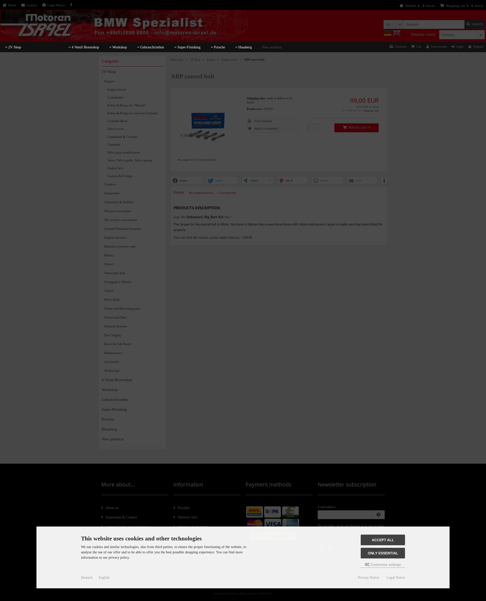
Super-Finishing (188, 47)
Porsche (219, 47)
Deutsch (86, 577)
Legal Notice (396, 577)
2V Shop (14, 47)
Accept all (383, 540)
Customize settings (385, 564)
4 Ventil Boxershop (85, 47)
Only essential (383, 553)
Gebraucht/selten (151, 47)
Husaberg (244, 47)
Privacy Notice (368, 577)
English (104, 577)
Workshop (119, 47)
